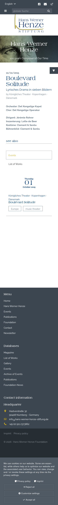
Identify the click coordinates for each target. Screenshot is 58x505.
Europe (15, 208)
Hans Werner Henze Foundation (30, 441)
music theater (33, 208)
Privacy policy (23, 481)
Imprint (40, 481)
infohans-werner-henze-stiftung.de (28, 419)
